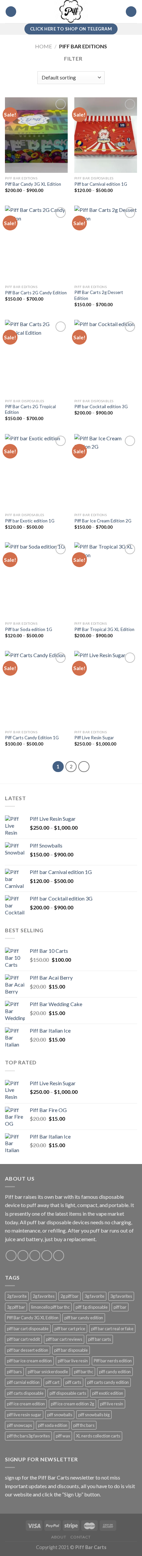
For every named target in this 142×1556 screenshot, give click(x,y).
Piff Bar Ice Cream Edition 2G (102, 520)
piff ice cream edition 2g (72, 1403)
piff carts (73, 1382)
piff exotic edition (107, 1393)
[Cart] (131, 11)
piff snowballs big (94, 1414)
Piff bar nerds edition (113, 1360)
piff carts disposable (25, 1393)
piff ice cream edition (26, 1403)
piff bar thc (83, 1371)
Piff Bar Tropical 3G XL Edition (104, 629)
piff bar (120, 1307)
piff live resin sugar (24, 1414)
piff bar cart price (69, 1328)
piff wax (63, 1435)
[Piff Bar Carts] (71, 11)
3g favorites (121, 1296)
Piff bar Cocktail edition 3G (101, 406)
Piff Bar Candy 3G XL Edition (33, 184)
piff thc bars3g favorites (28, 1435)
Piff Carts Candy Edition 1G (32, 737)
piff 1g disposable (92, 1307)
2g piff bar (69, 1296)
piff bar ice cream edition (29, 1360)
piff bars (14, 1371)
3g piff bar (16, 1307)
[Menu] (11, 11)
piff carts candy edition (108, 1382)
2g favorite (17, 1296)
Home (43, 46)
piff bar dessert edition (27, 1350)
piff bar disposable (71, 1350)
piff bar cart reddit (23, 1339)
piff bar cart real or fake (112, 1328)
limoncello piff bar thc (50, 1307)
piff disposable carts (68, 1393)
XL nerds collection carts (98, 1435)
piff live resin (111, 1403)
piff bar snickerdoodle (48, 1371)
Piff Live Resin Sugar (94, 737)
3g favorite (94, 1296)
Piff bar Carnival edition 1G (100, 184)
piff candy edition (115, 1371)
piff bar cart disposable (28, 1328)
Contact (80, 1536)
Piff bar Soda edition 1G (28, 629)
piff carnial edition (23, 1382)
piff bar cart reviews (64, 1339)
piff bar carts (99, 1339)
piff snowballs (59, 1414)
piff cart (52, 1382)
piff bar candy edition (83, 1317)
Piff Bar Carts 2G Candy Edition (36, 292)
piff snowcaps (19, 1425)
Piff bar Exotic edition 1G (29, 520)
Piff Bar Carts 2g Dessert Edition (98, 295)
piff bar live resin (73, 1360)
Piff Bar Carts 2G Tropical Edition (30, 409)
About (58, 1536)
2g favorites (43, 1296)
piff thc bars (83, 1425)
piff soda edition (52, 1425)
